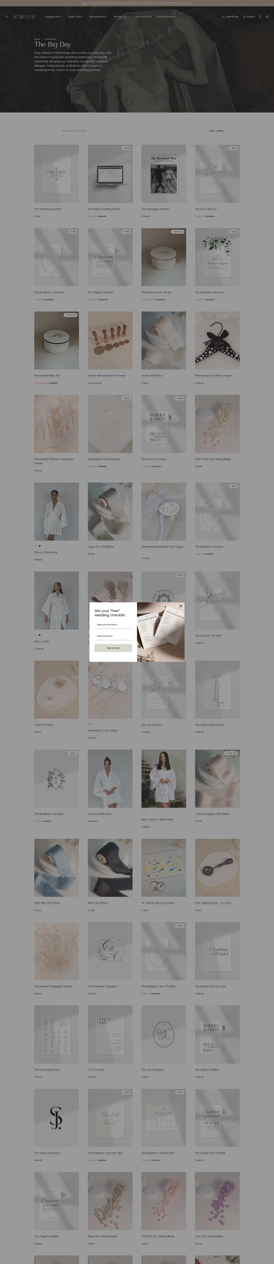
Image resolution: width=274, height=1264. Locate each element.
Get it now (113, 648)
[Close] (181, 606)
